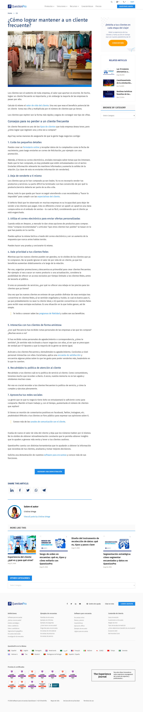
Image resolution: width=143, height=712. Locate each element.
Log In (132, 2)
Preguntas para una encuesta (48, 628)
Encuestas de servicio (46, 636)
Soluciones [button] (61, 6)
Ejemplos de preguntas (47, 623)
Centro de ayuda (95, 604)
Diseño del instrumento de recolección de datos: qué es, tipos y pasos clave (85, 541)
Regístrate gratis (126, 6)
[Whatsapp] (36, 490)
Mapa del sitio (55, 701)
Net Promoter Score (114, 633)
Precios (98, 6)
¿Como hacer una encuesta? (48, 625)
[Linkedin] (11, 490)
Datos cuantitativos (13, 628)
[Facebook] (20, 490)
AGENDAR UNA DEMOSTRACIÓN (49, 472)
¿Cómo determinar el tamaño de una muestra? (121, 628)
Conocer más (118, 43)
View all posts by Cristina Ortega (37, 517)
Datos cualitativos (13, 626)
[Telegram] (44, 490)
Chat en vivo (109, 604)
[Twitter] (28, 490)
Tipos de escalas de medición (117, 625)
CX (17, 13)
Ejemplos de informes (46, 620)
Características (87, 6)
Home (10, 13)
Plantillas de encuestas (47, 617)
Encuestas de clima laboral (48, 631)
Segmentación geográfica (15, 631)
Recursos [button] (73, 6)
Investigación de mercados (16, 636)
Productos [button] (49, 6)
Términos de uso (89, 701)
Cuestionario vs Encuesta (115, 620)
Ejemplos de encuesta (80, 628)
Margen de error (112, 623)
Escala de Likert (112, 631)
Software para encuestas (15, 617)
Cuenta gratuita (127, 604)
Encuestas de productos (47, 633)
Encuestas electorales (14, 634)
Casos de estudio (113, 617)
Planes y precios (79, 620)
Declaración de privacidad (71, 701)
